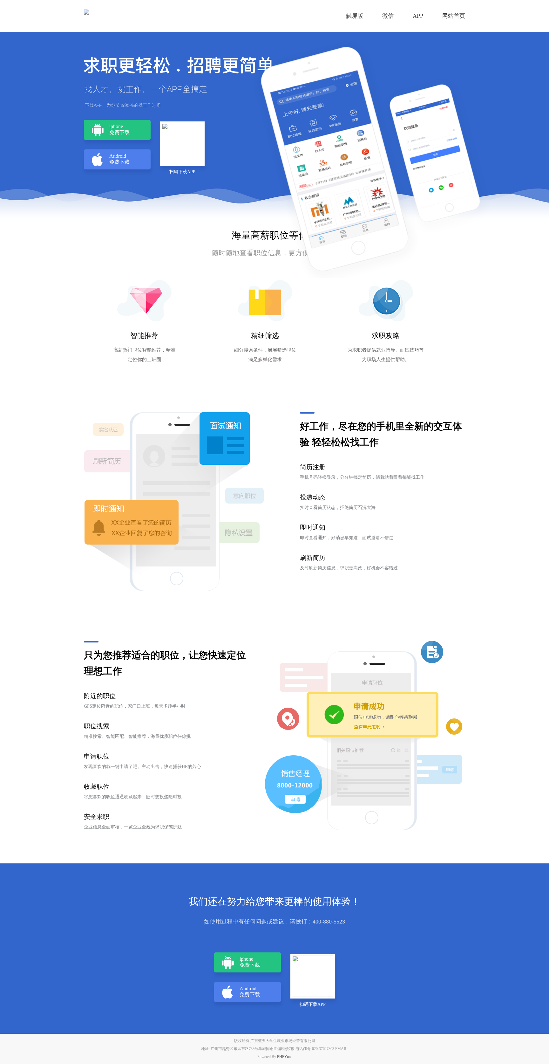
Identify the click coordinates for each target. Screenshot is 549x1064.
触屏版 (354, 16)
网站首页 (453, 16)
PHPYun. (284, 1056)
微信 (388, 16)
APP (418, 16)
